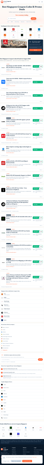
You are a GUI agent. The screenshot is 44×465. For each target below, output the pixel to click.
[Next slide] (25, 44)
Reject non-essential (16, 461)
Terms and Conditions (38, 449)
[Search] (39, 2)
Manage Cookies (6, 461)
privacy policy (13, 361)
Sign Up (35, 50)
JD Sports (35, 21)
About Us (24, 449)
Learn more (34, 457)
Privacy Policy (36, 451)
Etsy (8, 21)
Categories (14, 451)
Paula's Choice (28, 21)
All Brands (14, 449)
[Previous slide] (3, 44)
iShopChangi (17, 21)
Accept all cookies (27, 461)
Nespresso (23, 21)
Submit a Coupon (26, 451)
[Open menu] (42, 2)
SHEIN (12, 21)
